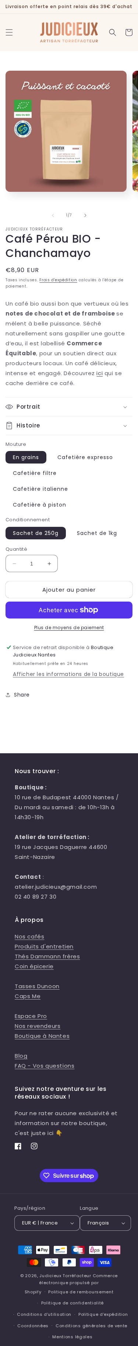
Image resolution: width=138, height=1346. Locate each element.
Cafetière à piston (39, 504)
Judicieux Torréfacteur (65, 1276)
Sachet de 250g (36, 533)
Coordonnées (33, 1326)
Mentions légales (72, 1337)
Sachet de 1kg (97, 533)
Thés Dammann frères (47, 956)
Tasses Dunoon (37, 986)
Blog (21, 1056)
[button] (9, 32)
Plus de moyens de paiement (69, 627)
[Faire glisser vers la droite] (85, 215)
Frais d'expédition (58, 280)
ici (99, 373)
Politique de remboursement (80, 1292)
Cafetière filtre (35, 473)
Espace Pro (31, 1016)
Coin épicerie (34, 966)
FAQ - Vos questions (44, 1066)
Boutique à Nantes (42, 1036)
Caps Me (27, 996)
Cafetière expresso (85, 457)
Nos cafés (29, 936)
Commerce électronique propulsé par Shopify (71, 1283)
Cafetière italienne (40, 489)
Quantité (16, 549)
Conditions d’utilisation (44, 1314)
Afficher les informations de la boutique (68, 674)
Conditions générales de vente (91, 1326)
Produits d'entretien (44, 946)
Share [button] (22, 694)
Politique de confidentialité (72, 1303)
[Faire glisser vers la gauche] (53, 215)
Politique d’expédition (103, 1314)
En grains (26, 457)
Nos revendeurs (37, 1026)
